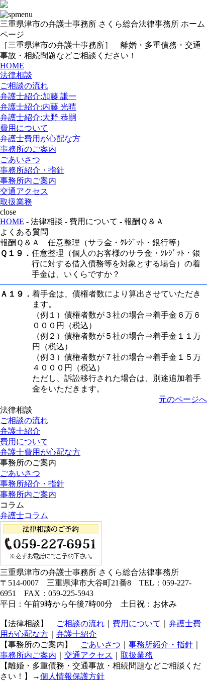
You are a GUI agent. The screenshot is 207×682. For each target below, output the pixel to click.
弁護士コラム (24, 515)
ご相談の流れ (24, 85)
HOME (12, 65)
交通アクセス (24, 191)
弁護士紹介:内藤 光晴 (38, 107)
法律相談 (16, 75)
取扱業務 (16, 202)
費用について (24, 128)
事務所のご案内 (28, 149)
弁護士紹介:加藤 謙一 (38, 96)
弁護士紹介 (20, 431)
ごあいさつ (20, 159)
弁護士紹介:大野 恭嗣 (38, 117)
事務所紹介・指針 (32, 170)
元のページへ (183, 399)
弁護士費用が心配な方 (40, 138)
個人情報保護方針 (72, 676)
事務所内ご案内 (28, 180)
